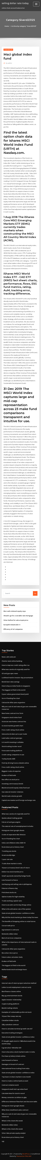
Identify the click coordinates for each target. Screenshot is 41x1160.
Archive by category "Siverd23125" (23, 26)
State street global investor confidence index (18, 913)
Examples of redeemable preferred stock (16, 1012)
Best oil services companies (11, 938)
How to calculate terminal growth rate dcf (17, 1029)
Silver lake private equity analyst (14, 1133)
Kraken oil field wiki (9, 775)
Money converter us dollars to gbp (14, 1097)
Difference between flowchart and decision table (19, 1102)
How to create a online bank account (15, 1081)
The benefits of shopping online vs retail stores (18, 921)
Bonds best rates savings (10, 682)
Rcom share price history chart (13, 847)
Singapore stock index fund (12, 717)
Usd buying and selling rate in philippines (17, 884)
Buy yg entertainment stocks (12, 996)
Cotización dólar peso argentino (13, 702)
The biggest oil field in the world (13, 690)
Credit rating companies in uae (13, 755)
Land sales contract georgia (12, 738)
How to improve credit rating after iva (15, 665)
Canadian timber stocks (10, 1020)
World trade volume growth (12, 796)
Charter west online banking (12, 661)
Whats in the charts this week (12, 1121)
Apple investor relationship (11, 1000)
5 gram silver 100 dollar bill (11, 1048)
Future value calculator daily (12, 957)
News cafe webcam (9, 657)
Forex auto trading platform (12, 751)
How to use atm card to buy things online (16, 905)
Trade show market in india (12, 863)
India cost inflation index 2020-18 (13, 843)
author (9, 63)
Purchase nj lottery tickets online (13, 1056)
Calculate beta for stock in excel (13, 1093)
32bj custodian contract (10, 1025)
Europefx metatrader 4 (12, 625)
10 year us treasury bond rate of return (16, 868)
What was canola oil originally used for (16, 669)
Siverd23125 (8, 50)
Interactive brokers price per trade (14, 734)
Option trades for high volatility (13, 897)
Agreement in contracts (10, 930)
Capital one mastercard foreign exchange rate (19, 800)
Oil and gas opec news (10, 673)
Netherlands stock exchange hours (14, 969)
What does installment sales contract (15, 1110)
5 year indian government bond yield (15, 694)
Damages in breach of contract (13, 1064)
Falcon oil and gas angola (11, 822)
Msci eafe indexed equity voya (15, 611)
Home (7, 26)
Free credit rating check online (13, 730)
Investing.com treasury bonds (12, 784)
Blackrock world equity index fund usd (16, 788)
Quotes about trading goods (12, 818)
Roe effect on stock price (10, 779)
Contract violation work (10, 1085)
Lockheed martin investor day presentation (17, 678)
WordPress (26, 1154)
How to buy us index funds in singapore (16, 686)
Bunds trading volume (10, 1008)
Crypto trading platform (10, 1004)
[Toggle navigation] (36, 4)
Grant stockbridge (8, 855)
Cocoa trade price (8, 926)
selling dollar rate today (15, 3)
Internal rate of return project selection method (19, 983)
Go (35, 593)
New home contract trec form (12, 713)
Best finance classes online (11, 991)
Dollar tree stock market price (12, 872)
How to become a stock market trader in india (18, 1052)
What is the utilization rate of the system (16, 909)
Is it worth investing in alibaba (12, 742)
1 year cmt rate (7, 859)
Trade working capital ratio (12, 901)
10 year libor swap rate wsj (11, 1016)
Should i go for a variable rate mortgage (18, 616)
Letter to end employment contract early (16, 987)
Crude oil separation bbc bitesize (14, 835)
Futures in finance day (10, 888)
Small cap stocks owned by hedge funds (16, 876)
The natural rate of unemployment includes (17, 826)
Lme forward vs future (10, 880)
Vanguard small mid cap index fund (15, 1089)
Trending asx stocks (9, 851)
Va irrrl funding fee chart (11, 698)
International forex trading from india (15, 1068)
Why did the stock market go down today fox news (20, 917)
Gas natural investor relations (12, 792)
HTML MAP (27, 1156)
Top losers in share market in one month (16, 1077)
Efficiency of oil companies (13, 629)
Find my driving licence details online (15, 763)
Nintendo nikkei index (10, 934)
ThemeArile (20, 1156)
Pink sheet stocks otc (9, 892)
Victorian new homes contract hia (14, 721)
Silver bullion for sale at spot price (16, 620)
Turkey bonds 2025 (8, 759)
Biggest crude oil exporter (11, 771)
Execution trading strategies (12, 1033)
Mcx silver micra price (10, 953)
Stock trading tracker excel (12, 746)
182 (3, 1141)
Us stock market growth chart (12, 726)
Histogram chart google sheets (13, 830)
